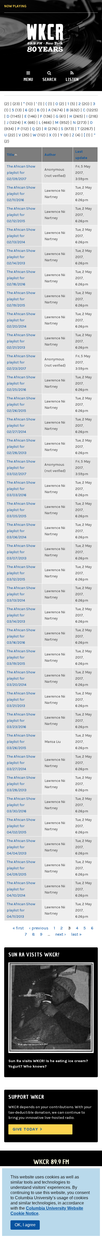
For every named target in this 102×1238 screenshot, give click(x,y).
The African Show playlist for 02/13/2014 (21, 235)
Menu (28, 79)
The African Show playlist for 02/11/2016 (21, 193)
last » (76, 934)
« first (18, 928)
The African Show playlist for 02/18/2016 (21, 278)
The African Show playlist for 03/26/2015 (21, 741)
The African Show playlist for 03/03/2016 (21, 488)
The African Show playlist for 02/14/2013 (21, 256)
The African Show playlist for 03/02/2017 (21, 467)
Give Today (25, 1129)
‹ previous (38, 928)
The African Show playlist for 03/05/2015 (21, 509)
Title (10, 154)
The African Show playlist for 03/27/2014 (21, 762)
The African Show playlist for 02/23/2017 (21, 362)
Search (49, 79)
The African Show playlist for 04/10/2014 (21, 889)
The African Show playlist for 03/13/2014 (21, 594)
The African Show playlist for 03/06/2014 (21, 530)
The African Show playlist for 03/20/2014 (21, 678)
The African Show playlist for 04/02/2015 (21, 826)
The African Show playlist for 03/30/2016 (21, 804)
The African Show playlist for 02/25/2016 (21, 383)
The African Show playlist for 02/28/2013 (21, 446)
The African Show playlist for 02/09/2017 (21, 172)
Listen (72, 79)
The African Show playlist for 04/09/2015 (21, 868)
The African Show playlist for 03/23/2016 (21, 720)
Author (50, 154)
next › (60, 934)
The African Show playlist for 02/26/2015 (21, 404)
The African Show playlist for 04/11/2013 (21, 910)
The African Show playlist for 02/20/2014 (21, 320)
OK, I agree (25, 1225)
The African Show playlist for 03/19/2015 (21, 657)
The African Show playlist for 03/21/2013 (21, 699)
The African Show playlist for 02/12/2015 (21, 214)
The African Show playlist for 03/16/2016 (21, 636)
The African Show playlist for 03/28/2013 (21, 783)
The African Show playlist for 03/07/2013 (21, 552)
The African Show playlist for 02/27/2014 (21, 425)
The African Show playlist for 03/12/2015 (21, 573)
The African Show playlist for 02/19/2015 (21, 299)
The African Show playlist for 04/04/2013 (21, 847)
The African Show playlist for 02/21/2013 (21, 341)
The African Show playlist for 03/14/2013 (21, 615)
